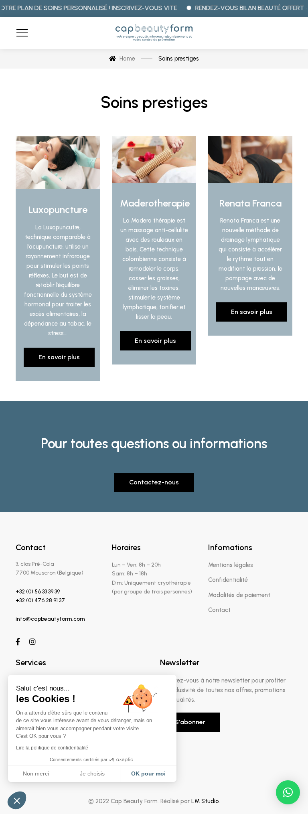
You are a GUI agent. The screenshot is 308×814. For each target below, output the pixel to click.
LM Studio (205, 801)
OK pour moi (148, 773)
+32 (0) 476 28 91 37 (40, 600)
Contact (219, 610)
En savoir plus (59, 357)
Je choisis (92, 773)
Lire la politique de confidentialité (52, 748)
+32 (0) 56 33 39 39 (38, 591)
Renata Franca (250, 203)
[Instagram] (32, 641)
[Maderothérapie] (154, 159)
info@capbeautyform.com (50, 619)
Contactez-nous (154, 482)
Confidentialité (228, 579)
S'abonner (190, 722)
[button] (288, 792)
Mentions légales (230, 565)
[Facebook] (18, 641)
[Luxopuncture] (58, 163)
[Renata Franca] (250, 159)
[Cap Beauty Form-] (154, 33)
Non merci (36, 773)
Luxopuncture (57, 209)
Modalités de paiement (239, 595)
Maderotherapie (155, 203)
